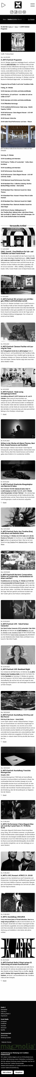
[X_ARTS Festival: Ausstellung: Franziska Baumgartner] (18, 756)
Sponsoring (4, 1035)
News (16, 27)
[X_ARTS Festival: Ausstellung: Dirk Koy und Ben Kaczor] (18, 700)
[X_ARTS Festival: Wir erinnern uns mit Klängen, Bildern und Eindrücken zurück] (18, 284)
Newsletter (4, 1009)
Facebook (3, 1023)
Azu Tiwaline (11, 542)
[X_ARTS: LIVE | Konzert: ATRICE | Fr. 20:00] (18, 861)
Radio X (10, 27)
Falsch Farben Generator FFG (19, 635)
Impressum (4, 1016)
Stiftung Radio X (5, 1014)
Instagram (4, 1021)
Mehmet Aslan (23, 542)
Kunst (4, 414)
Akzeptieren (18, 1072)
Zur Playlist (31, 19)
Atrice (3, 878)
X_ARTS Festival (23, 351)
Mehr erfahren (7, 1072)
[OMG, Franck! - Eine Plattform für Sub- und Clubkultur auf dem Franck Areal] (18, 237)
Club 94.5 (3, 1011)
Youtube (3, 1026)
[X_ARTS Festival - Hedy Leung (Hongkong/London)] (18, 377)
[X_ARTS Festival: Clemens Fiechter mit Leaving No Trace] (18, 332)
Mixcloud (3, 1028)
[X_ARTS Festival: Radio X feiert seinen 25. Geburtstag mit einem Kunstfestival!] (18, 948)
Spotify (3, 1030)
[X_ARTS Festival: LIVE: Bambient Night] (18, 655)
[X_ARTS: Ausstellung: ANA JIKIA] (18, 902)
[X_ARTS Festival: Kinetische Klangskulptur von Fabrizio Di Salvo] (18, 470)
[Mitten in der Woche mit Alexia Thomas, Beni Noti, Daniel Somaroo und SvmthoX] (18, 428)
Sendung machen (6, 1037)
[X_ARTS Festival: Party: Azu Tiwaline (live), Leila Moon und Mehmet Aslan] (18, 517)
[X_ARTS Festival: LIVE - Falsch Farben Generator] (18, 609)
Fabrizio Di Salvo (20, 489)
